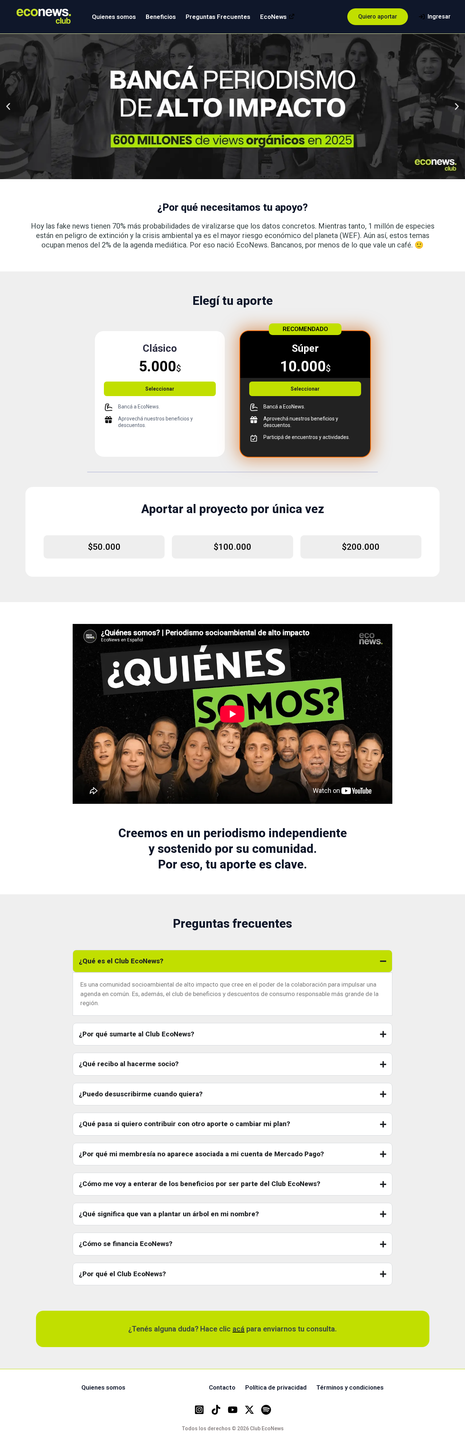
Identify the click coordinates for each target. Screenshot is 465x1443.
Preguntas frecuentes (167, 1387)
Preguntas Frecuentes (218, 16)
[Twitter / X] (249, 1410)
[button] (377, 16)
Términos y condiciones (350, 1387)
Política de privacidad (276, 1387)
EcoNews (273, 16)
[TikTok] (216, 1410)
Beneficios (161, 16)
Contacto (222, 1387)
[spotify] (266, 1410)
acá (238, 1329)
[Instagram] (199, 1410)
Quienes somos (114, 16)
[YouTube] (233, 1410)
